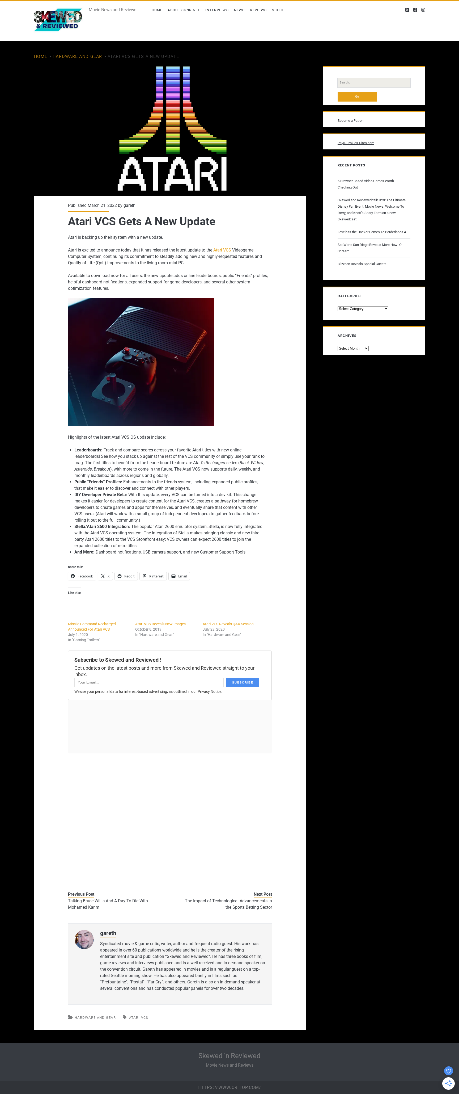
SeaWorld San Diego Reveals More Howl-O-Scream (370, 248)
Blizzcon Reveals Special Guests (362, 264)
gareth (129, 205)
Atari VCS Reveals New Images (160, 624)
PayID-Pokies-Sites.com (356, 143)
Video (278, 10)
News (239, 10)
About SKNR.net (184, 10)
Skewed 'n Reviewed (229, 1056)
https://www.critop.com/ (229, 1087)
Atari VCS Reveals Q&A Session (228, 624)
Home (157, 10)
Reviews (258, 10)
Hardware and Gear (77, 56)
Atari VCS (222, 250)
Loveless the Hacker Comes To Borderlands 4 (372, 232)
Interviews (217, 10)
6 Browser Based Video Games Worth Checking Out (366, 184)
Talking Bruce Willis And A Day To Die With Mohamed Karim (108, 904)
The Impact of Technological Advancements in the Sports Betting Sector (228, 904)
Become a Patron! (351, 121)
